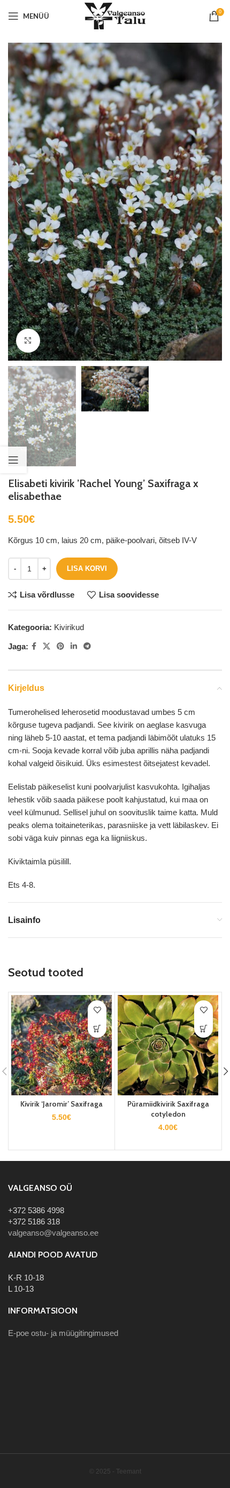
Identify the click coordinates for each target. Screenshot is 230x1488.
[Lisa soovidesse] (97, 1009)
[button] (18, 201)
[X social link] (46, 646)
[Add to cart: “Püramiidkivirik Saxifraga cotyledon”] (203, 1028)
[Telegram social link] (87, 646)
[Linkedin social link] (73, 646)
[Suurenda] (28, 341)
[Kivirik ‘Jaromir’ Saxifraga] (61, 1045)
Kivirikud (69, 627)
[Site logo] (115, 15)
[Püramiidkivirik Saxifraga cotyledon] (168, 1045)
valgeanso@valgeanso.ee (53, 1232)
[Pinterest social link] (60, 646)
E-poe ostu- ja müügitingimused (63, 1333)
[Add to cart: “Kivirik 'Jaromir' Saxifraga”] (97, 1028)
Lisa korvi (87, 568)
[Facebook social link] (34, 646)
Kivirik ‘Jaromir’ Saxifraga (61, 1104)
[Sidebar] (13, 460)
